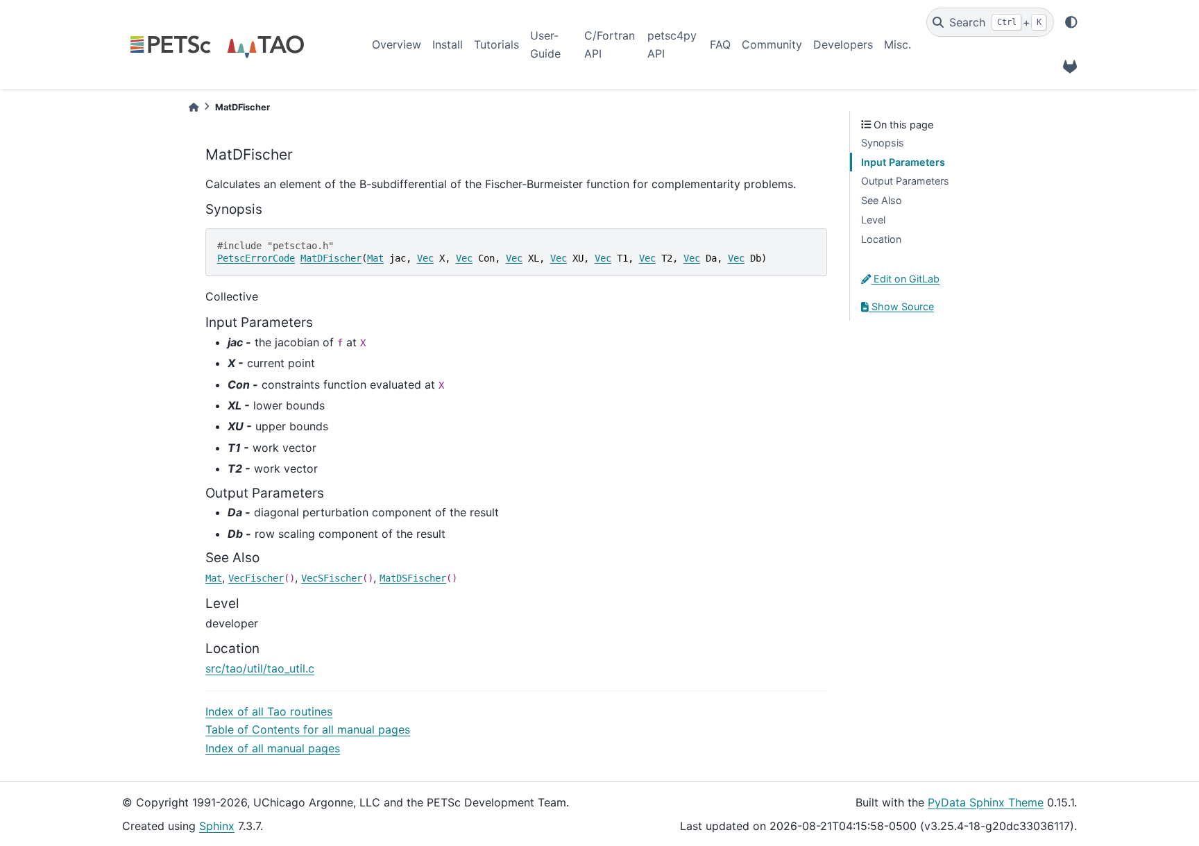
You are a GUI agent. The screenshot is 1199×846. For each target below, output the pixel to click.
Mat (375, 258)
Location (881, 239)
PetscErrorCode (256, 258)
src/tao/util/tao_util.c (259, 668)
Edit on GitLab (905, 279)
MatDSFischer (413, 578)
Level (873, 220)
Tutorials (496, 44)
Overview (396, 44)
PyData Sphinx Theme (986, 802)
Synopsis (882, 143)
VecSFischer (331, 578)
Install (447, 44)
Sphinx (217, 826)
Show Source (901, 306)
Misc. (897, 44)
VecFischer (256, 578)
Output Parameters (905, 181)
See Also (881, 200)
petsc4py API (672, 44)
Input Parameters (903, 162)
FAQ (720, 44)
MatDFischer (331, 258)
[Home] (193, 107)
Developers (843, 44)
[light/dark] (1071, 22)
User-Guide (545, 44)
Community (772, 44)
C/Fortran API (609, 44)
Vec (425, 258)
